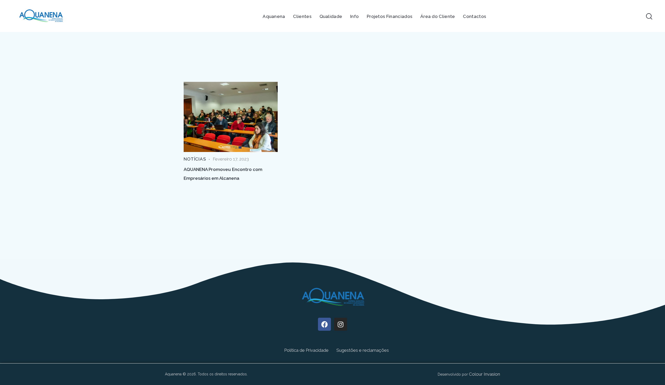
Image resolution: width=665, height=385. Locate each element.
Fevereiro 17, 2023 (231, 159)
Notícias (195, 159)
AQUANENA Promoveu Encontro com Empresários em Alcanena (223, 174)
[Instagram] (340, 324)
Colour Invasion (484, 374)
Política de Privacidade (306, 350)
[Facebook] (324, 324)
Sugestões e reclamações (362, 350)
